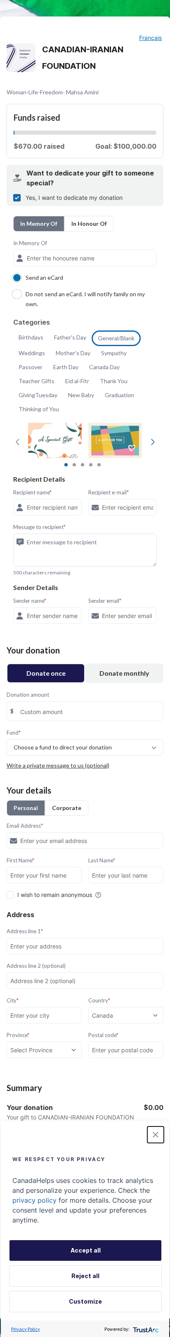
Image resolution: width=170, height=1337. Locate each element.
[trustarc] (145, 1329)
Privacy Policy (25, 1329)
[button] (155, 1134)
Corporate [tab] (66, 807)
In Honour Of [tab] (89, 223)
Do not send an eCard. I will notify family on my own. (85, 298)
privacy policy (34, 1200)
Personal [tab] (26, 807)
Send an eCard (44, 277)
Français (150, 37)
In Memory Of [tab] (38, 223)
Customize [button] (85, 1301)
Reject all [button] (85, 1275)
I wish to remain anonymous (54, 894)
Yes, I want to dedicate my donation (74, 197)
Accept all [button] (86, 1250)
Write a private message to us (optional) (58, 765)
